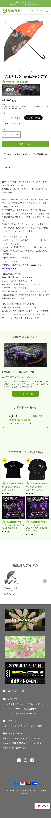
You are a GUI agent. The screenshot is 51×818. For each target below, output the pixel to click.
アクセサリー (17, 708)
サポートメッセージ (11, 726)
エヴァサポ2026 (10, 713)
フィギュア (39, 704)
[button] (46, 10)
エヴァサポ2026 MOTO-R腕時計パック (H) (13, 526)
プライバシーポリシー (35, 743)
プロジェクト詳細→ (25, 393)
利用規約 (21, 743)
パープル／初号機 (13, 118)
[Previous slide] (4, 428)
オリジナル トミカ (10, 704)
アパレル (6, 708)
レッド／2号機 (33, 117)
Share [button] (7, 167)
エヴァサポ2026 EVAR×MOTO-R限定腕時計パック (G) (37, 528)
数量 (3, 129)
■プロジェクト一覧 (13, 690)
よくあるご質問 (9, 743)
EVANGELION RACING (17, 82)
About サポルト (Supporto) (15, 738)
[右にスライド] (31, 71)
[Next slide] (47, 428)
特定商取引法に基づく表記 (14, 747)
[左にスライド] (20, 71)
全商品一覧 (31, 713)
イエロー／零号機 (12, 123)
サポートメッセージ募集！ (32, 726)
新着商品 (21, 713)
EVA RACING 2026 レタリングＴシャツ (13, 488)
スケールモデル (26, 704)
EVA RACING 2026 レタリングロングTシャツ (37, 488)
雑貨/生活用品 (30, 708)
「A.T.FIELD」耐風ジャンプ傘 (11, 589)
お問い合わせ (34, 738)
